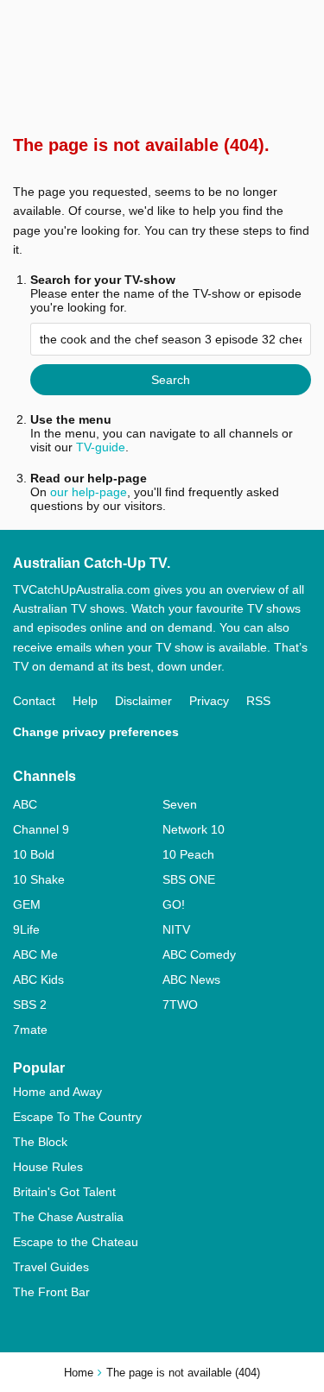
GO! (173, 904)
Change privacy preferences (96, 732)
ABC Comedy (199, 954)
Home (78, 1372)
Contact (34, 701)
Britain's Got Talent (64, 1192)
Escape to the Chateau (75, 1242)
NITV (176, 929)
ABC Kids (38, 979)
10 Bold (33, 854)
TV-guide (100, 447)
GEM (27, 904)
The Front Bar (51, 1292)
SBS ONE (188, 879)
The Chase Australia (68, 1217)
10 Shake (39, 879)
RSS (258, 701)
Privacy (209, 701)
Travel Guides (51, 1267)
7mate (30, 1029)
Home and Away (57, 1092)
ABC (25, 804)
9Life (26, 929)
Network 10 (193, 829)
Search (170, 380)
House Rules (48, 1167)
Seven (179, 804)
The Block (40, 1142)
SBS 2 (30, 1004)
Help (85, 701)
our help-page (88, 492)
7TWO (180, 1004)
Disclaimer (143, 701)
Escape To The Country (77, 1117)
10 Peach (188, 854)
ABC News (191, 979)
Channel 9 (41, 829)
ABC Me (35, 954)
